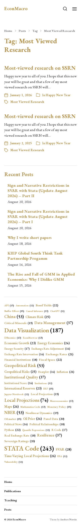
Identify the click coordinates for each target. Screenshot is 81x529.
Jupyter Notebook (16, 394)
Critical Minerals (18, 323)
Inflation (65, 372)
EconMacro (16, 8)
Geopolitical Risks (20, 372)
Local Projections (26, 400)
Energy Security (17, 349)
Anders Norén (68, 519)
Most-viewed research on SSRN (40, 68)
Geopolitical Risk (24, 365)
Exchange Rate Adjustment (50, 349)
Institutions (43, 383)
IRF (48, 388)
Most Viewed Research (59, 30)
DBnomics (12, 337)
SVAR (63, 449)
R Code (59, 430)
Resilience (49, 435)
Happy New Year (58, 95)
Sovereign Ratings (19, 441)
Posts (22, 30)
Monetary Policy (59, 407)
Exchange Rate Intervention (24, 354)
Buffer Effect (14, 311)
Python (12, 430)
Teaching (10, 500)
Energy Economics (53, 343)
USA (62, 456)
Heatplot (46, 372)
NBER (14, 412)
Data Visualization (33, 330)
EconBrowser (33, 337)
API (9, 305)
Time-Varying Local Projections (30, 456)
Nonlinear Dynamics (41, 413)
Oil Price (32, 419)
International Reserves (22, 388)
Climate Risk (37, 317)
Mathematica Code (33, 406)
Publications (12, 491)
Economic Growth (20, 343)
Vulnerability (13, 461)
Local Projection (45, 394)
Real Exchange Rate (19, 435)
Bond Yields (47, 305)
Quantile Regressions (36, 430)
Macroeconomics (61, 400)
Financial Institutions (20, 360)
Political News (16, 424)
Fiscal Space (50, 359)
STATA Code (29, 448)
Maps (11, 406)
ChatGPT (57, 311)
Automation (25, 305)
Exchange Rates (59, 354)
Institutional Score (18, 383)
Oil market (12, 419)
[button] (65, 8)
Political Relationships (47, 424)
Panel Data (53, 419)
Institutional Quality (25, 377)
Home (8, 30)
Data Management (53, 322)
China (14, 316)
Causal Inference (37, 311)
